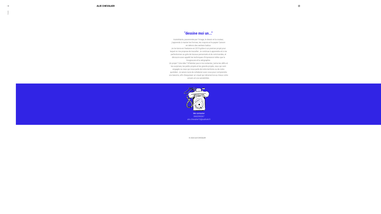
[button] (8, 107)
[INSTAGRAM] (299, 6)
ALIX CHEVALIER (106, 6)
